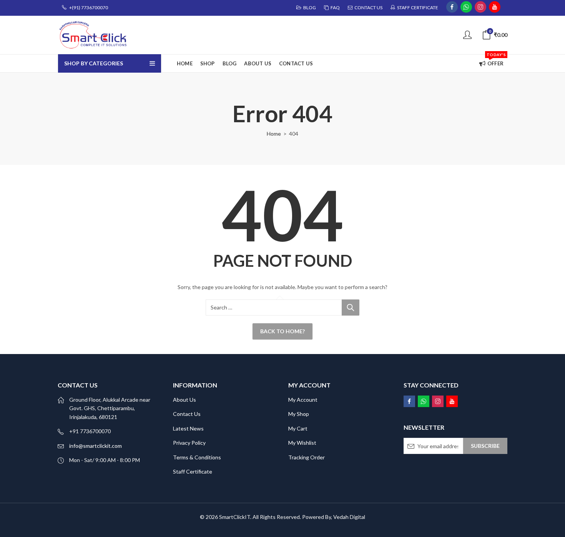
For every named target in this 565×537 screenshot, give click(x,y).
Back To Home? (282, 331)
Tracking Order (306, 457)
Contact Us (187, 414)
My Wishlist (302, 442)
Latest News (188, 428)
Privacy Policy (189, 442)
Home (274, 133)
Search (350, 307)
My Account (302, 399)
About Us (184, 399)
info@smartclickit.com (95, 445)
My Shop (298, 414)
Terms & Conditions (197, 457)
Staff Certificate (192, 471)
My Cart (297, 428)
